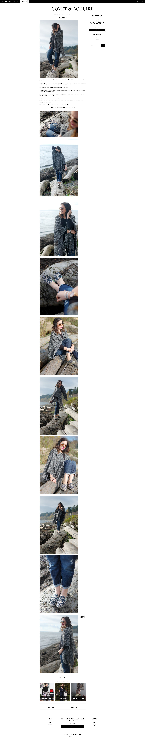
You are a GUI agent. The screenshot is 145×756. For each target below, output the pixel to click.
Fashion (10, 1)
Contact (50, 724)
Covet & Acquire (72, 9)
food (97, 41)
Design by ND (141, 754)
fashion (97, 39)
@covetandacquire (72, 736)
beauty (97, 38)
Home (2, 1)
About (6, 1)
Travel (18, 1)
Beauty (14, 1)
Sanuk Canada (82, 617)
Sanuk (54, 107)
